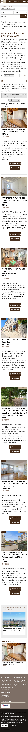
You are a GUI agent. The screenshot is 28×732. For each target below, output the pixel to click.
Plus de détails (15, 168)
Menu (26, 1)
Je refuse (13, 725)
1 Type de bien (15, 100)
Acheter (4, 6)
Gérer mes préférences (6, 729)
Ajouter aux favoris (15, 163)
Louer (10, 6)
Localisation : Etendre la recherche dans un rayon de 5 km (14, 96)
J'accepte (4, 725)
